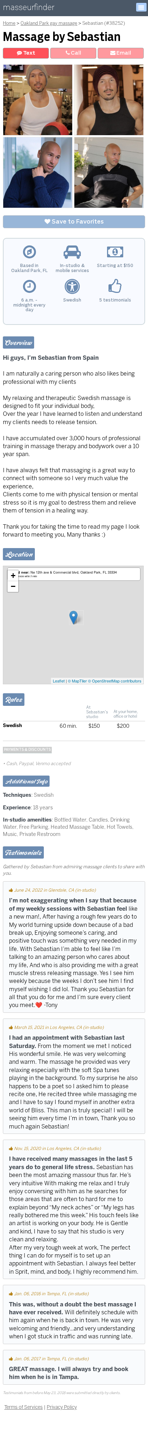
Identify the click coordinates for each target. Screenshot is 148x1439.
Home (9, 23)
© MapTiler (77, 681)
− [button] (13, 586)
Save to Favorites (77, 222)
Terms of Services (23, 1407)
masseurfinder (28, 8)
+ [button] (13, 575)
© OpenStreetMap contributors (115, 681)
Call (75, 53)
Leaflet (59, 681)
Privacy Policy (62, 1407)
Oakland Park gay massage (48, 23)
